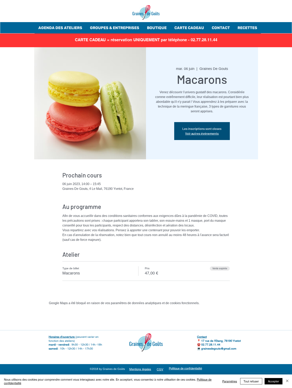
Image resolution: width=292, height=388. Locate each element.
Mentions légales (140, 369)
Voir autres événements (202, 133)
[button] (60, 27)
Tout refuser (251, 381)
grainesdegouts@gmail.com (218, 348)
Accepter (273, 381)
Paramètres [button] (229, 381)
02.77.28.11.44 (210, 344)
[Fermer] (287, 381)
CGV (160, 369)
